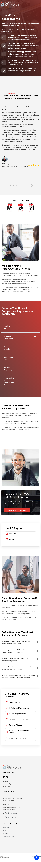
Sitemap (5, 781)
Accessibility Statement (11, 784)
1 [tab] (11, 185)
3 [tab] (16, 185)
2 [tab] (13, 185)
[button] (2, 207)
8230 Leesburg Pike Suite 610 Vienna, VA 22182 (12, 799)
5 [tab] (22, 185)
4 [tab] (19, 185)
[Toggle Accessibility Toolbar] (36, 857)
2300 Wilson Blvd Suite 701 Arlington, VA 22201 (11, 808)
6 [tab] (25, 185)
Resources (6, 787)
